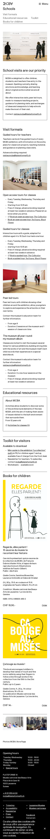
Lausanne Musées (37, 805)
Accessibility (11, 808)
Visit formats (10, 14)
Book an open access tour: (28, 217)
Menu (45, 4)
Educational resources (15, 18)
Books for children (13, 22)
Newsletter (11, 811)
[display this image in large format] (13, 723)
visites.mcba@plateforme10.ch (27, 114)
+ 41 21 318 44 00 (10, 793)
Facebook (30, 815)
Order (44, 605)
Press (8, 814)
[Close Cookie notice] (44, 829)
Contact (9, 817)
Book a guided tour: (25, 256)
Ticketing (10, 805)
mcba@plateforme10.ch (26, 462)
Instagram (30, 818)
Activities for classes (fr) (19, 425)
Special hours (12, 768)
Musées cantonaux (37, 808)
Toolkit (34, 18)
